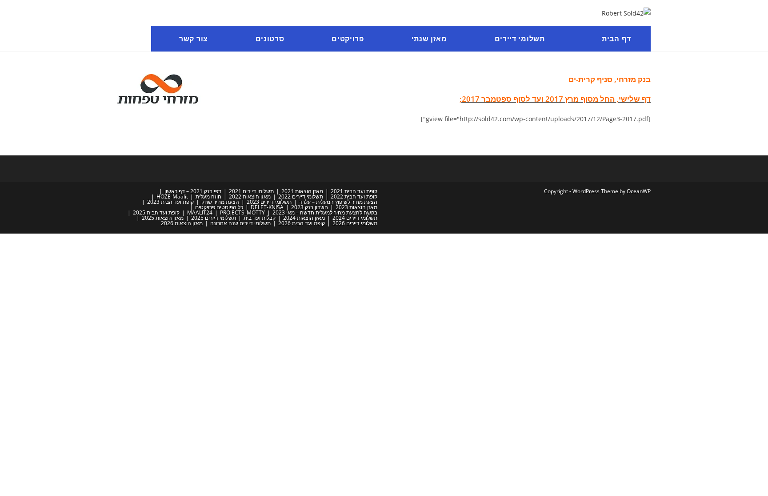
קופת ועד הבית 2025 (156, 212)
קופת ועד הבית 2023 (170, 202)
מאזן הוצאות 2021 (302, 191)
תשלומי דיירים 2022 (300, 196)
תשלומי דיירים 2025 (213, 218)
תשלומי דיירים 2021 (251, 191)
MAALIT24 (199, 212)
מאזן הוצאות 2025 (163, 218)
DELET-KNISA (267, 207)
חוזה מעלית (208, 196)
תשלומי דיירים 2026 (354, 223)
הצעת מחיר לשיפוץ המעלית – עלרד (338, 202)
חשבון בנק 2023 (309, 207)
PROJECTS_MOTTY (242, 212)
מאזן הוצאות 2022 (250, 196)
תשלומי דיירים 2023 (269, 202)
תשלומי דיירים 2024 (354, 218)
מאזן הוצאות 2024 (304, 218)
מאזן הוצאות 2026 (182, 223)
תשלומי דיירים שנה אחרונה (240, 223)
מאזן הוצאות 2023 (356, 207)
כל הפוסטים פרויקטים (219, 207)
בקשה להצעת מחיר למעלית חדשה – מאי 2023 (324, 212)
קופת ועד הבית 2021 (354, 191)
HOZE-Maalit (172, 196)
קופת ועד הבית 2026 (301, 223)
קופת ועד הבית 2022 (354, 196)
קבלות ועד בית (260, 218)
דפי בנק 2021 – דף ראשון (192, 191)
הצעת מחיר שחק (220, 202)
